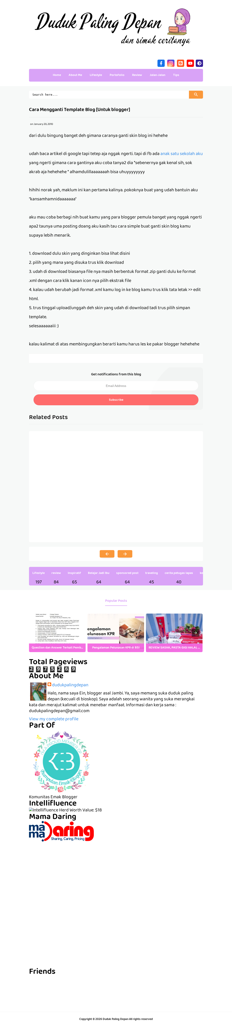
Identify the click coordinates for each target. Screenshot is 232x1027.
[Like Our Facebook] (161, 62)
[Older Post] (125, 554)
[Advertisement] (116, 873)
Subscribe (116, 400)
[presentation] (195, 633)
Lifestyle (38, 573)
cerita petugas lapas (179, 573)
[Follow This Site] (180, 62)
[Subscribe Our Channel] (190, 62)
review (56, 573)
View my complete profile (53, 719)
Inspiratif (74, 573)
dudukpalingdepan (70, 685)
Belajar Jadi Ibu (98, 573)
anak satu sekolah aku (181, 154)
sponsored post (127, 573)
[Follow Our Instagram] (171, 62)
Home (57, 75)
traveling (151, 573)
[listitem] (57, 633)
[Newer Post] (107, 554)
